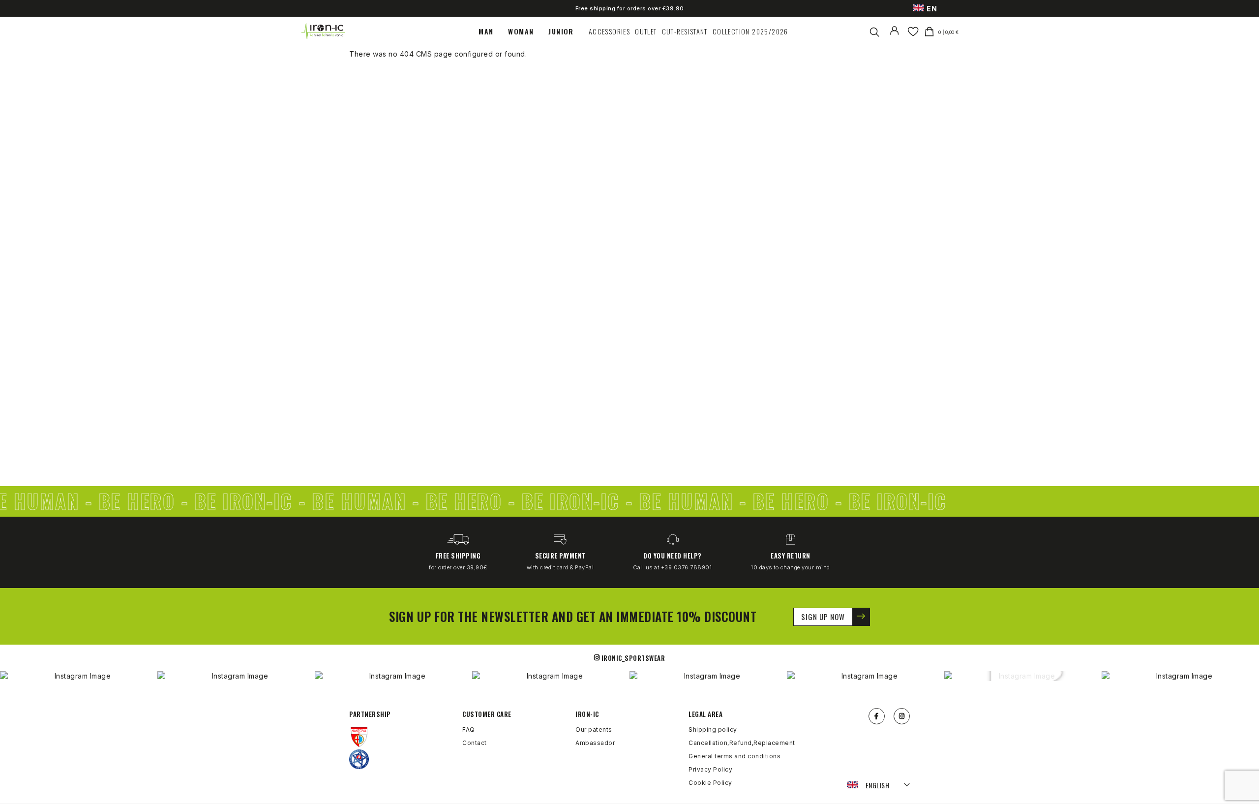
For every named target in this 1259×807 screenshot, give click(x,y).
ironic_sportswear (633, 657)
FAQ (468, 729)
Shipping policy (713, 729)
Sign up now (823, 616)
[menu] (633, 31)
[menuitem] (491, 31)
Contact (474, 742)
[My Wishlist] (913, 31)
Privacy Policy (710, 769)
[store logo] (324, 31)
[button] (878, 785)
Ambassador (595, 742)
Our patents (593, 729)
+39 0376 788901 (686, 567)
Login (896, 37)
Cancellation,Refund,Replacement (742, 742)
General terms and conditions (734, 756)
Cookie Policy (710, 782)
